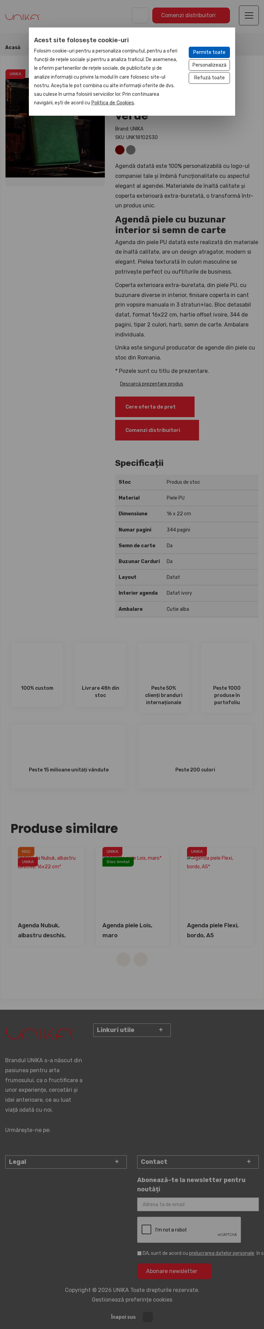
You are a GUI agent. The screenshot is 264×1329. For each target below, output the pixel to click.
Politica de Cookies (112, 103)
